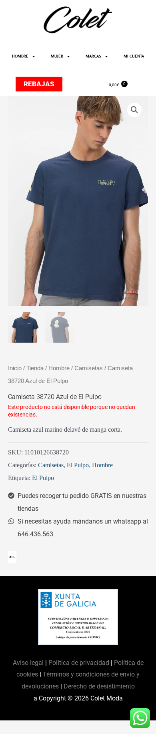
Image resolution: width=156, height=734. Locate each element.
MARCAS (93, 56)
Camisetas (88, 368)
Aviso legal (29, 663)
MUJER (57, 56)
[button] (134, 110)
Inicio (15, 368)
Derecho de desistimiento (99, 686)
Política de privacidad (78, 663)
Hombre (59, 368)
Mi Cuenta (134, 56)
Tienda (35, 368)
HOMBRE (20, 56)
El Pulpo (78, 465)
